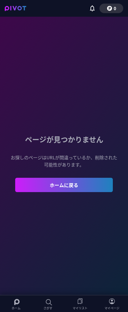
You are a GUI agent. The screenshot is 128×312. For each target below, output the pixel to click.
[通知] (92, 8)
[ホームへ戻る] (15, 8)
